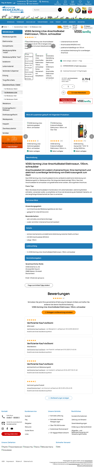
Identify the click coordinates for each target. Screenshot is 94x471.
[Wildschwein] (50, 16)
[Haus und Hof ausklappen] (36, 22)
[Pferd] (5, 16)
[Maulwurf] (80, 16)
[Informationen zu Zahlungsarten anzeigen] (27, 448)
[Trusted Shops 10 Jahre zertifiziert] (84, 10)
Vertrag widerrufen (11, 434)
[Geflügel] (32, 16)
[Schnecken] (87, 16)
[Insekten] (91, 16)
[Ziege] (28, 16)
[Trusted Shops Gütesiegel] (78, 10)
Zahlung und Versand (79, 420)
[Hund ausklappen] (54, 22)
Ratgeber (28, 423)
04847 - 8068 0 (13, 417)
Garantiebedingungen (79, 423)
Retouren (28, 427)
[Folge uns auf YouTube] (12, 428)
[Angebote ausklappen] (77, 22)
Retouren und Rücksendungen (85, 465)
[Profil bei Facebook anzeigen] (7, 428)
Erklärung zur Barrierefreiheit (82, 427)
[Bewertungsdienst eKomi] (70, 10)
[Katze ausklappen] (68, 22)
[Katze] (41, 16)
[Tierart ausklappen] (62, 22)
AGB (3, 461)
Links (26, 434)
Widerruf (19, 461)
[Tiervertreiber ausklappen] (49, 22)
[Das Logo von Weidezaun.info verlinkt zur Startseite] (16, 9)
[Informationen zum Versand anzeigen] (58, 447)
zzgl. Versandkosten (73, 78)
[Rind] (16, 16)
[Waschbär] (67, 16)
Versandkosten (89, 461)
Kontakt (27, 416)
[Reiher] (76, 16)
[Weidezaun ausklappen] (15, 22)
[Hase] (45, 16)
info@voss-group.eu (35, 278)
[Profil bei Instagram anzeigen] (2, 428)
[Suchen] (60, 10)
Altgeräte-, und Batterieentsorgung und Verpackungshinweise (80, 432)
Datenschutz (28, 461)
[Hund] (37, 16)
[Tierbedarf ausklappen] (25, 22)
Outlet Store (29, 430)
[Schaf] (23, 16)
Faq (26, 420)
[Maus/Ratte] (84, 16)
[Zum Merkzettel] (63, 93)
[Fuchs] (61, 16)
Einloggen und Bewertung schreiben (60, 312)
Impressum (10, 461)
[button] (41, 45)
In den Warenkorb (79, 93)
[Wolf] (56, 16)
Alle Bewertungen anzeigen (59, 398)
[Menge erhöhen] (73, 87)
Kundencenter (12, 424)
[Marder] (72, 16)
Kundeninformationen (79, 416)
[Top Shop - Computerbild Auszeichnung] (90, 10)
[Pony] (10, 16)
